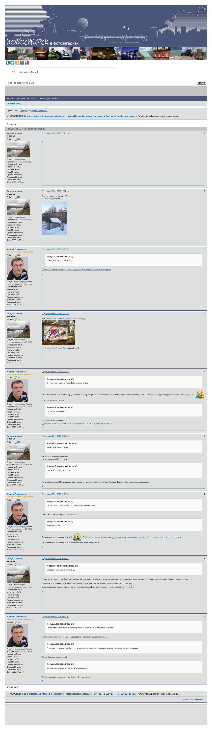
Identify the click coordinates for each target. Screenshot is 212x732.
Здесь (111, 482)
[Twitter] (12, 63)
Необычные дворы (126, 116)
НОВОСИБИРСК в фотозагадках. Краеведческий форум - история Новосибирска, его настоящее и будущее (62, 116)
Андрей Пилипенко (16, 249)
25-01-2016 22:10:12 (60, 314)
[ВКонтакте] (8, 63)
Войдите (24, 111)
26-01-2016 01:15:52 (60, 494)
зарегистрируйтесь (39, 111)
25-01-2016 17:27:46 (60, 191)
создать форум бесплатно (194, 699)
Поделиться (47, 133)
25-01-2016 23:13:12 (60, 372)
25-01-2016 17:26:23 (60, 133)
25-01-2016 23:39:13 (60, 436)
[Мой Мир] (22, 63)
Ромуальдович (14, 133)
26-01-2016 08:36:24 (60, 559)
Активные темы (13, 103)
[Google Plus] (27, 63)
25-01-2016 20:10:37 (60, 249)
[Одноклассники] (17, 63)
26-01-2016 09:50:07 (60, 617)
